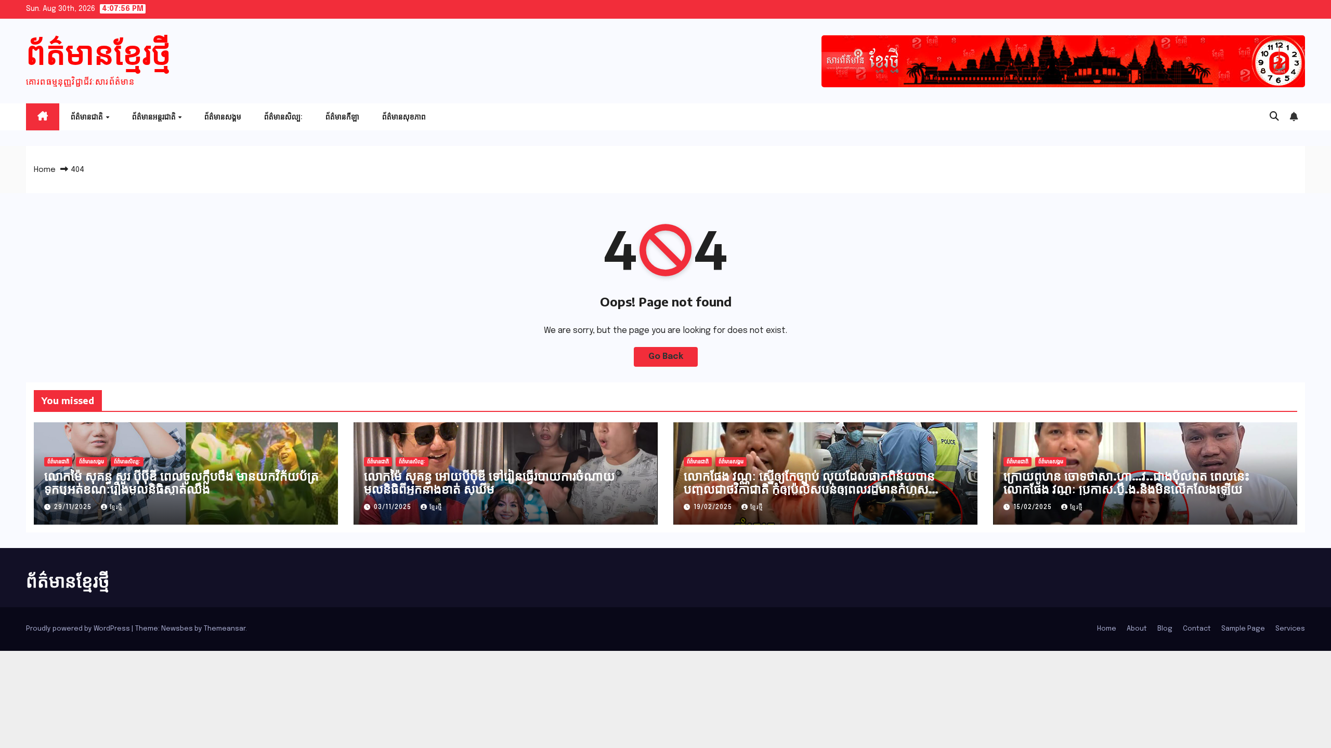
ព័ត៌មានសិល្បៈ (283, 116)
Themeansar (224, 628)
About (1137, 628)
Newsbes (177, 628)
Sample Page (1243, 628)
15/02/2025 (1033, 507)
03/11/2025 (393, 507)
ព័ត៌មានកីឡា (342, 116)
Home (45, 170)
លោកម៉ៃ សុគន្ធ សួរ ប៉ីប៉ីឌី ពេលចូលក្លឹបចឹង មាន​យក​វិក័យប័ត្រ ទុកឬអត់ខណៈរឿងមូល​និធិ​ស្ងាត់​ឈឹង (181, 482)
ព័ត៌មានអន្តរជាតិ (154, 116)
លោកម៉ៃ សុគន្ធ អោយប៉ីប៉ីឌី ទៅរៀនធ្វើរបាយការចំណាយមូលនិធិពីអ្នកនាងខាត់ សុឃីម (489, 482)
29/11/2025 (74, 507)
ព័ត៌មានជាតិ (88, 116)
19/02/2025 (714, 507)
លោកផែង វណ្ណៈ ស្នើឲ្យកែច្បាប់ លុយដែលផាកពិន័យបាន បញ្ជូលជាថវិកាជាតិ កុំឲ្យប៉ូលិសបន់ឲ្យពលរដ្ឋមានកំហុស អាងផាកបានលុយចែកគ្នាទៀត (809, 488)
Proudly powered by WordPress (79, 628)
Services (1290, 628)
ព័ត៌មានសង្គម (222, 116)
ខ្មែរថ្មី (116, 507)
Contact (1197, 628)
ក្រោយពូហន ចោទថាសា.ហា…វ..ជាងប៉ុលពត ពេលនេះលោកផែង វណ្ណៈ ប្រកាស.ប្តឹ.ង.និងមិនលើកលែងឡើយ (1126, 482)
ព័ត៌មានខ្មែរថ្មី (98, 51)
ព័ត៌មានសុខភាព (404, 116)
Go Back (665, 356)
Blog (1164, 628)
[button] (1274, 117)
